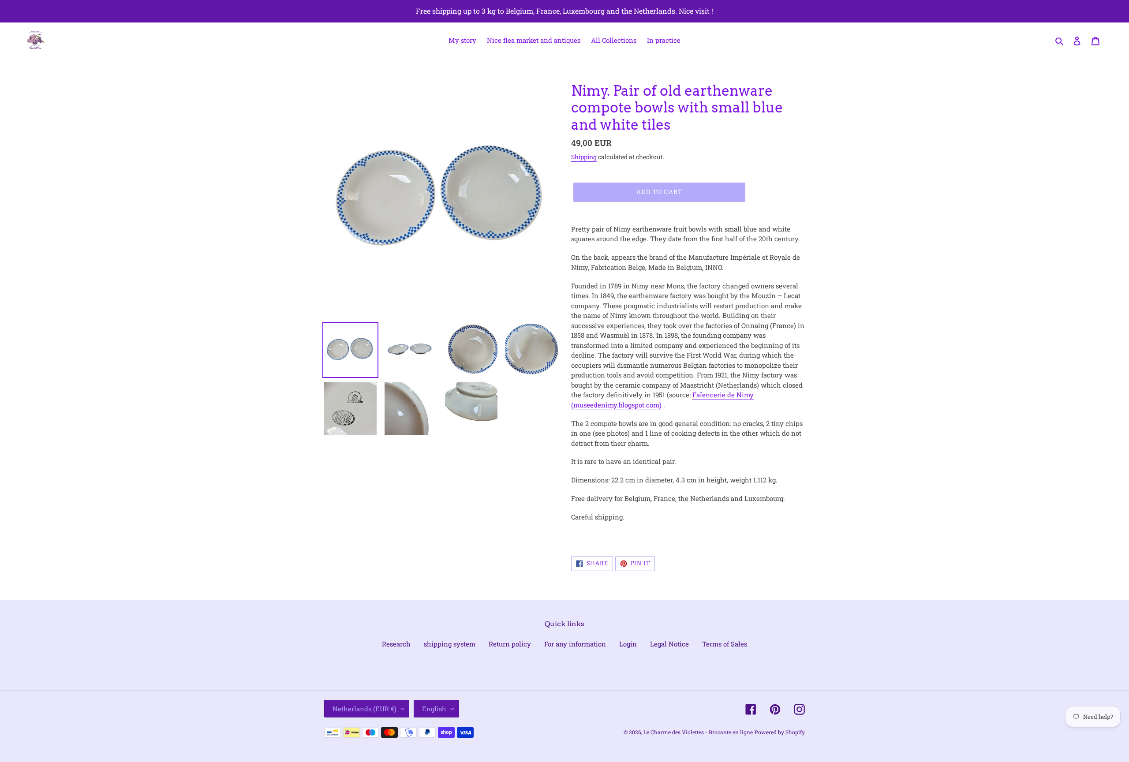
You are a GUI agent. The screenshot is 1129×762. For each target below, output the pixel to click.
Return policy (510, 643)
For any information (575, 643)
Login (628, 643)
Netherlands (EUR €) (364, 708)
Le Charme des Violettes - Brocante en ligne (698, 732)
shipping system (449, 643)
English (434, 708)
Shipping (584, 157)
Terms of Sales (724, 643)
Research (396, 643)
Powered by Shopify (780, 732)
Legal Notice (669, 643)
